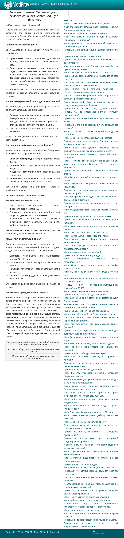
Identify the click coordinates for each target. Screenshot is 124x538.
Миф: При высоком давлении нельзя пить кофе (88, 72)
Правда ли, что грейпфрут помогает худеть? (86, 353)
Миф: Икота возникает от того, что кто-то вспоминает (91, 161)
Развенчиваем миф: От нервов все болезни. (86, 311)
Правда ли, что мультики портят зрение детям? (88, 216)
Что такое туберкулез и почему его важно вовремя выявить (33, 350)
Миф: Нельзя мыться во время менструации (86, 497)
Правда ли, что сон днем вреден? (81, 464)
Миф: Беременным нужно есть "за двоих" (85, 422)
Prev (66, 20)
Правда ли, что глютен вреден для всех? (85, 294)
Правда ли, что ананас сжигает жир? (82, 56)
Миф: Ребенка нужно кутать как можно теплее (87, 500)
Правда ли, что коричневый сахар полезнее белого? (90, 520)
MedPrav (34, 532)
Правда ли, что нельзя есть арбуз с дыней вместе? (90, 108)
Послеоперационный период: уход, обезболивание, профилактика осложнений (33, 343)
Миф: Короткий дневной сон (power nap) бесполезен (90, 314)
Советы (44, 4)
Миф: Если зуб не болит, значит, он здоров (85, 33)
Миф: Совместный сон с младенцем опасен (86, 291)
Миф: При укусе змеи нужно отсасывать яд (86, 232)
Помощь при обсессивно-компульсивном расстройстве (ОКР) (33, 357)
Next (71, 20)
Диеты (74, 4)
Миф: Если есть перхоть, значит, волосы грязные (89, 467)
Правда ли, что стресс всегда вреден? (83, 369)
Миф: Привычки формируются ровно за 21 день (88, 412)
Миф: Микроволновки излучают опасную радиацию (90, 343)
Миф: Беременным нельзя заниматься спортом (88, 138)
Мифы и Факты (60, 4)
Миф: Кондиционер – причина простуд (83, 510)
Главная (34, 4)
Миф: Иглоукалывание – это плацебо (83, 252)
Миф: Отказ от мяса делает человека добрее (87, 23)
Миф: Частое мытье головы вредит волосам (86, 236)
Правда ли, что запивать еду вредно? (83, 255)
